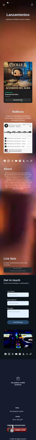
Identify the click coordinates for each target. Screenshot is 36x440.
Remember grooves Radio (16, 425)
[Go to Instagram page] (8, 161)
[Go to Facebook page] (5, 161)
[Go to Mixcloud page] (27, 161)
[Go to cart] (32, 5)
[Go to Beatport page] (24, 161)
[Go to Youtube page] (16, 161)
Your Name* (11, 291)
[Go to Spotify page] (20, 161)
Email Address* (12, 300)
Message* (10, 308)
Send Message (18, 322)
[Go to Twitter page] (12, 161)
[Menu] (4, 5)
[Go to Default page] (31, 161)
